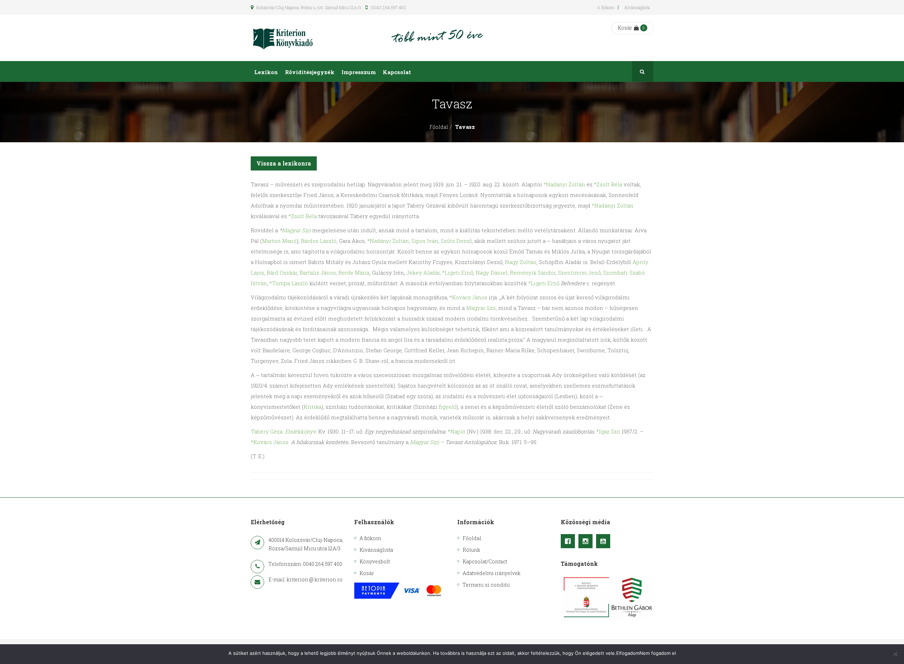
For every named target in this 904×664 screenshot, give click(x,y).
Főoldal (438, 127)
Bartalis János (317, 272)
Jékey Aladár (423, 272)
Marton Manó (279, 240)
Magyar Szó (296, 230)
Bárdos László (319, 240)
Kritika (312, 406)
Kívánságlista (637, 7)
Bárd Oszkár (282, 272)
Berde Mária (353, 272)
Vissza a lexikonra (283, 163)
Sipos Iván (424, 240)
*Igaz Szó (608, 431)
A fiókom (605, 7)
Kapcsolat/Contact (485, 561)
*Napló (456, 431)
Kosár (625, 27)
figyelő (447, 406)
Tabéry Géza (266, 431)
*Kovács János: (270, 441)
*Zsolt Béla (608, 184)
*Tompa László (288, 283)
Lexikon (266, 72)
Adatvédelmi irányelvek (492, 573)
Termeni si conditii (486, 584)
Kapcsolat (397, 72)
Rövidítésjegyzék (309, 72)
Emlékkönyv (300, 431)
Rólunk (471, 549)
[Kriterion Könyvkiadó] (283, 38)
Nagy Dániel (491, 272)
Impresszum (358, 72)
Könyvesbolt (374, 561)
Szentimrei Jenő (579, 272)
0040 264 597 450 (387, 7)
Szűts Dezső (456, 240)
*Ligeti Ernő (457, 272)
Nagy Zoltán (520, 261)
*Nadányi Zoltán (564, 184)
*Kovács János (468, 297)
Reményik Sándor (532, 272)
